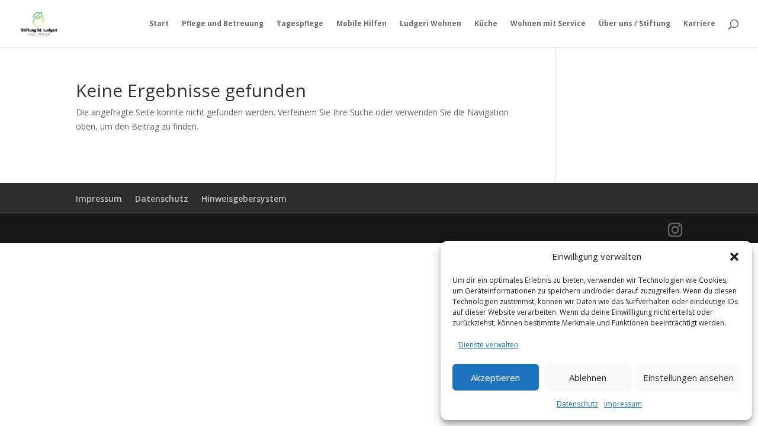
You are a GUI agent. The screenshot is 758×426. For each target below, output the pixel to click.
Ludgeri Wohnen (430, 24)
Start (159, 24)
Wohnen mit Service (548, 24)
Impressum (623, 404)
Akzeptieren (495, 377)
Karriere (699, 24)
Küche (485, 24)
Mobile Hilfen (361, 24)
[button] (734, 257)
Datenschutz (577, 404)
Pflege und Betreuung (223, 24)
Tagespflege (300, 24)
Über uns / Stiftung (634, 24)
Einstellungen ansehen (688, 377)
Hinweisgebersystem (244, 198)
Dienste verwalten (488, 345)
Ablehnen (587, 377)
